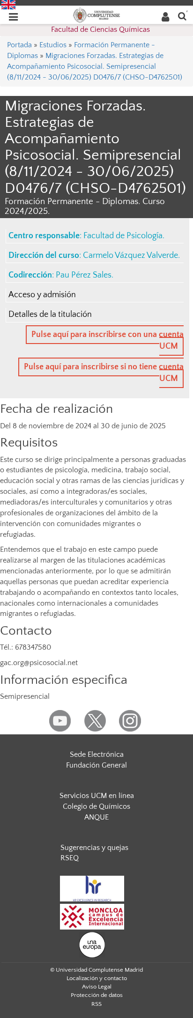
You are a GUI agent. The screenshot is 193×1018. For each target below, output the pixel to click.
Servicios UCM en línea (96, 795)
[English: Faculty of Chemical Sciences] (8, 4)
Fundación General (96, 765)
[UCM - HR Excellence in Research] (92, 888)
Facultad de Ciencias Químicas (100, 29)
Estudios (53, 45)
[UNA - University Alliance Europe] (92, 944)
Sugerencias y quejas (94, 847)
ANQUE (96, 817)
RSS (96, 1004)
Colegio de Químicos (96, 806)
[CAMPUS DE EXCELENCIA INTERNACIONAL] (92, 916)
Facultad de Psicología (123, 236)
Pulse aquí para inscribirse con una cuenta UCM (107, 340)
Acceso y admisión (42, 295)
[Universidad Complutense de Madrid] (96, 14)
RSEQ (69, 858)
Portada (19, 45)
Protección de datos (97, 995)
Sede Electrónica (97, 754)
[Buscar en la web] (182, 15)
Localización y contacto (97, 978)
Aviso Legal (96, 986)
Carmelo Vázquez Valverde (130, 255)
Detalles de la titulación (50, 314)
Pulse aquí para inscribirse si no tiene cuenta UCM (104, 372)
